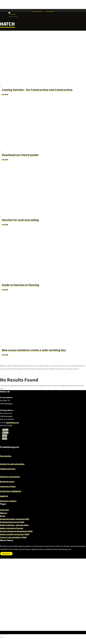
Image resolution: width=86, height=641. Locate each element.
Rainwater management (10, 476)
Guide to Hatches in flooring (11, 528)
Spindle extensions (7, 469)
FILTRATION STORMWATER (10, 491)
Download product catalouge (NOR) (14, 519)
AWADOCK (4, 496)
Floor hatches (5, 456)
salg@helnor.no (12, 422)
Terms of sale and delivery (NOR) (13, 537)
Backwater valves (7, 481)
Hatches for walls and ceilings (12, 464)
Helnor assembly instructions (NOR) (14, 534)
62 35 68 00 (36, 10)
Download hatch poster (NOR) (12, 522)
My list (2, 516)
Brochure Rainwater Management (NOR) (16, 531)
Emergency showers (8, 501)
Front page (4, 510)
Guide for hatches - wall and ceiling (14, 525)
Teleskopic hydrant (8, 486)
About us (3, 513)
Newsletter (6, 554)
